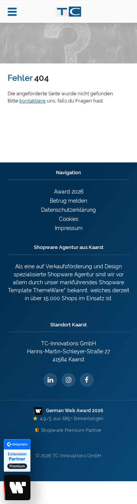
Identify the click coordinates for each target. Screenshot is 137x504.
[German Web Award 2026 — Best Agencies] (17, 487)
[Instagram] (68, 380)
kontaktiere (32, 101)
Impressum (69, 228)
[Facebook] (87, 380)
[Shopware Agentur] (68, 15)
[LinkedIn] (50, 380)
